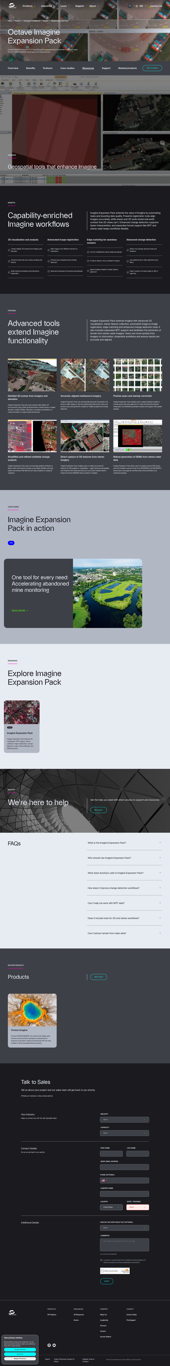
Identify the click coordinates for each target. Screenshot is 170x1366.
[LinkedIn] (49, 1345)
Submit (106, 1281)
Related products (127, 68)
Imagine (45, 21)
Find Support (131, 1320)
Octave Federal (105, 1337)
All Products (51, 1314)
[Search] (130, 5)
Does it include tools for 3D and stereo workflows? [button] (113, 918)
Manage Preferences (20, 1358)
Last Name (131, 1148)
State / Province (134, 1201)
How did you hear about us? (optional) (116, 1222)
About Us (103, 1314)
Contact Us (156, 6)
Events (76, 1320)
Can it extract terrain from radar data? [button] (107, 933)
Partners (103, 1325)
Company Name (107, 1188)
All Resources (79, 1314)
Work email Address (109, 1161)
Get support (98, 810)
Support (79, 6)
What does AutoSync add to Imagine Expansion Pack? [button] (116, 873)
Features (48, 68)
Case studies (67, 68)
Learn (64, 6)
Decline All (20, 1354)
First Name (105, 1148)
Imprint (47, 1359)
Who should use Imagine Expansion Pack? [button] (109, 858)
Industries (46, 6)
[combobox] (111, 1207)
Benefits (30, 68)
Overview (13, 68)
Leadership (104, 1320)
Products (28, 6)
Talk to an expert (152, 68)
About (92, 6)
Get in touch (98, 977)
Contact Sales (132, 1314)
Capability (105, 1127)
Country (104, 1201)
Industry (104, 1114)
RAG (11, 543)
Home (10, 21)
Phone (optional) (107, 1175)
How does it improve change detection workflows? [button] (113, 888)
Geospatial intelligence (32, 21)
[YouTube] (54, 1345)
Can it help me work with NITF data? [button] (106, 903)
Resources (88, 68)
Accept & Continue (20, 1349)
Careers (103, 1331)
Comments (108, 1245)
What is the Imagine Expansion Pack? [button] (107, 843)
